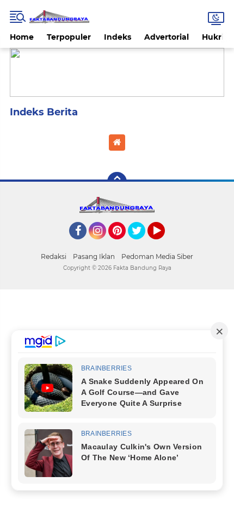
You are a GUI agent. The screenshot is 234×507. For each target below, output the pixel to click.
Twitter (141, 244)
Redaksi (53, 256)
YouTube (163, 244)
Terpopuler (69, 37)
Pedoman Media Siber (157, 256)
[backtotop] (117, 181)
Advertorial (166, 37)
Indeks (117, 37)
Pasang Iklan (94, 256)
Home (22, 37)
